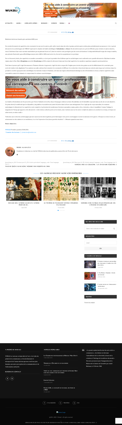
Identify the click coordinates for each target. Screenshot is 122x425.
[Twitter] (12, 379)
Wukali (62, 23)
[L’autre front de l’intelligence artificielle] (90, 287)
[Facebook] (7, 379)
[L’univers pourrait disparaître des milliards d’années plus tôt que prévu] (90, 264)
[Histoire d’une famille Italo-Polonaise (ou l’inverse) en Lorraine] (98, 189)
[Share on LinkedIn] (70, 32)
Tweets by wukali (89, 302)
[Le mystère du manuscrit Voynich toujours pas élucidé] (61, 189)
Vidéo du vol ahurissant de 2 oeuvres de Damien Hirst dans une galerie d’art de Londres (60, 371)
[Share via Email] (72, 32)
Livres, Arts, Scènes (31, 23)
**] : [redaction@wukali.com (20, 132)
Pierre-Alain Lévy (24, 147)
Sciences (54, 23)
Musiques (44, 23)
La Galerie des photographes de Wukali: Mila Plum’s (60, 355)
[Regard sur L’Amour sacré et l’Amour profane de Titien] (23, 189)
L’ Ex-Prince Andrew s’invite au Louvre (106, 273)
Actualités (8, 23)
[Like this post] (63, 32)
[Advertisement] (100, 322)
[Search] (116, 23)
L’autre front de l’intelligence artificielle (107, 285)
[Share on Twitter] (67, 32)
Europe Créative (49, 380)
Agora (18, 23)
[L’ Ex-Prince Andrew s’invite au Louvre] (90, 276)
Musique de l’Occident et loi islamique (56, 363)
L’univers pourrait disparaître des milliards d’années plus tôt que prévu (107, 263)
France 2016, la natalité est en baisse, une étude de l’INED (59, 388)
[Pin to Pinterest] (68, 32)
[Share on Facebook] (65, 141)
